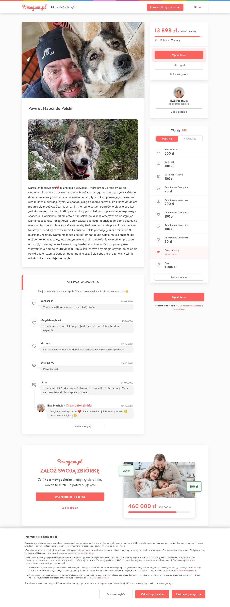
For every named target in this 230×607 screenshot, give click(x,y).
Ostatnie (167, 138)
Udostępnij (179, 65)
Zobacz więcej (83, 426)
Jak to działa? (70, 508)
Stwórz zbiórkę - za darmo (165, 7)
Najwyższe (190, 138)
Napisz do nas (179, 309)
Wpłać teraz (179, 55)
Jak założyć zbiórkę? (63, 7)
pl (195, 7)
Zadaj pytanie (179, 112)
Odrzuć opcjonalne (152, 594)
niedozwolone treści (192, 305)
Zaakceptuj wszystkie (188, 594)
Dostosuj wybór (116, 594)
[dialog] (115, 567)
